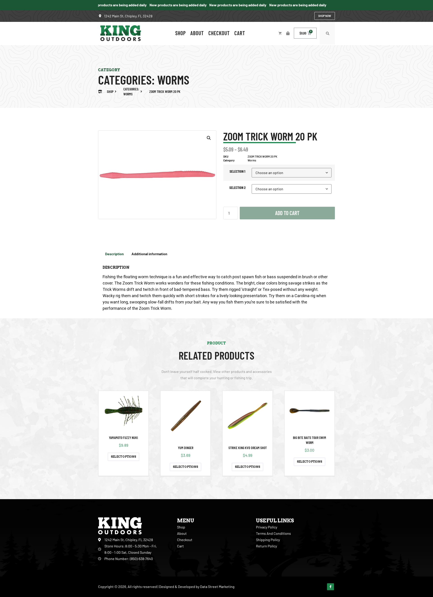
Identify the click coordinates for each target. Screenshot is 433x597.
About (197, 33)
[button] (327, 33)
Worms (173, 79)
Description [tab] (114, 254)
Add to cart (287, 213)
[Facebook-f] (330, 586)
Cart (239, 33)
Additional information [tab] (149, 254)
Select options (123, 456)
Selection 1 (237, 171)
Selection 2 (237, 187)
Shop (180, 33)
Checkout (219, 33)
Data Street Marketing (217, 586)
